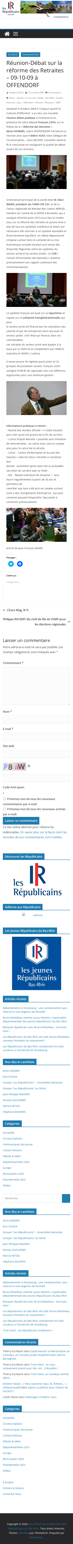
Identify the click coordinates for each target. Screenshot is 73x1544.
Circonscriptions (30, 54)
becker (59, 97)
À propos (8, 1482)
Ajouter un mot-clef (26, 97)
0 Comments (54, 92)
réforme (39, 102)
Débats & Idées (12, 1156)
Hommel (10, 102)
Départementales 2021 (16, 1162)
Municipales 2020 (13, 1173)
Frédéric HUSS (16, 92)
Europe (7, 1168)
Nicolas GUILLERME (14, 1100)
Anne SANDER (11, 1070)
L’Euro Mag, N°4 (17, 610)
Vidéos (7, 1185)
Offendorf (28, 102)
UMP (58, 102)
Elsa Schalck (10, 1076)
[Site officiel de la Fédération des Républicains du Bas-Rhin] (36, 2)
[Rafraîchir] (29, 765)
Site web (8, 746)
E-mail (8, 729)
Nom (7, 712)
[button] (36, 172)
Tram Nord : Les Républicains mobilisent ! (28, 1330)
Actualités (13, 54)
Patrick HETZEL (11, 1106)
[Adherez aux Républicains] (36, 917)
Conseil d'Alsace (12, 1150)
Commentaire (13, 663)
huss (19, 102)
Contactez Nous (12, 1494)
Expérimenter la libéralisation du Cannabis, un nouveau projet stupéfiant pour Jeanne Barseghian (36, 1354)
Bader (41, 97)
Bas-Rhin (50, 97)
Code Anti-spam (13, 787)
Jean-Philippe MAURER (16, 1094)
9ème (12, 97)
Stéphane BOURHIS (14, 1112)
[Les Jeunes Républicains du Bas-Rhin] (36, 963)
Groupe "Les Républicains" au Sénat (24, 1088)
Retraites (49, 102)
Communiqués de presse (18, 1144)
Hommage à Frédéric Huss (41, 1397)
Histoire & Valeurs (13, 1488)
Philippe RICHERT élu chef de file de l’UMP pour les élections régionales (34, 621)
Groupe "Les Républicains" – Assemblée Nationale (32, 1082)
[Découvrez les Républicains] (36, 880)
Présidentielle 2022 (14, 1179)
